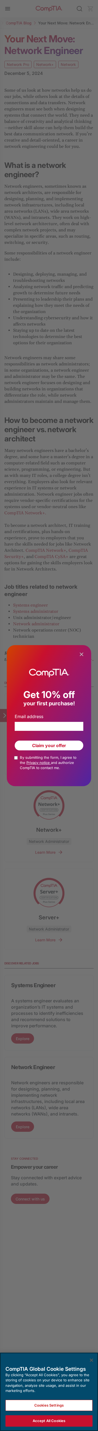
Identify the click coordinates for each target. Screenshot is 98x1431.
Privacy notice (38, 762)
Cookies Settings (49, 1405)
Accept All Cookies (49, 1421)
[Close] (91, 1360)
